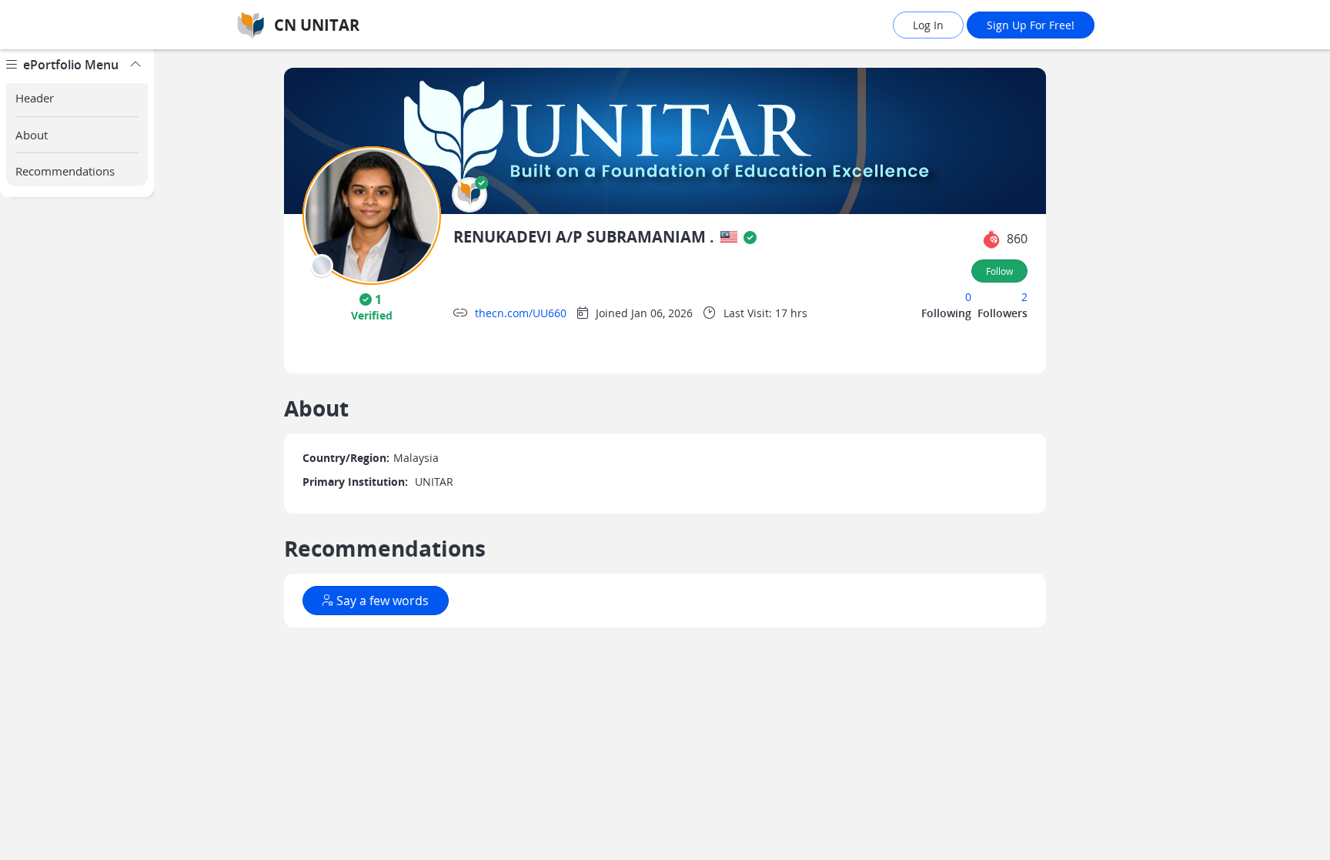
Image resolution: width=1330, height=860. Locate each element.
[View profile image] (371, 214)
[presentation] (321, 265)
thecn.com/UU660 (520, 313)
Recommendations (65, 171)
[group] (77, 454)
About (31, 134)
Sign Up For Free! (1030, 25)
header (34, 97)
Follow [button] (999, 271)
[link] (361, 25)
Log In (928, 25)
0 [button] (968, 296)
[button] (469, 194)
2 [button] (1024, 296)
